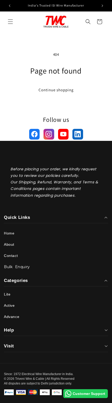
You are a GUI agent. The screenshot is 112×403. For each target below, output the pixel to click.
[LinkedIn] (77, 134)
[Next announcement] (102, 5)
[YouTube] (63, 134)
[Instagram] (48, 134)
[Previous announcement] (9, 5)
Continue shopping (56, 89)
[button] (10, 21)
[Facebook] (34, 134)
